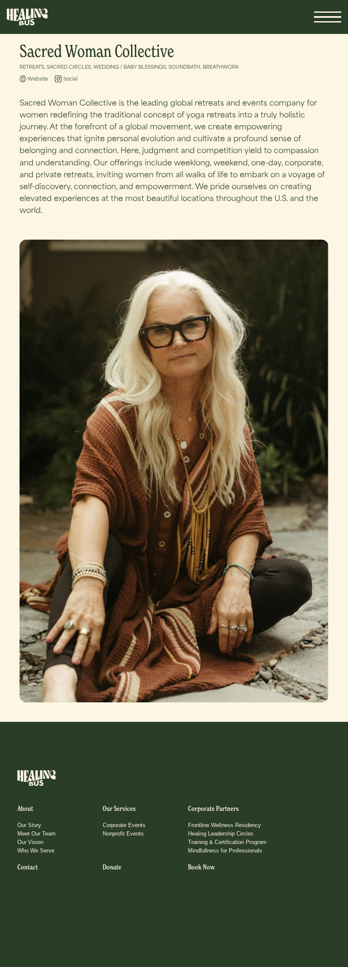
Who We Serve (35, 850)
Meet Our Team (36, 833)
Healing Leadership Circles (220, 833)
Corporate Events (124, 825)
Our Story (29, 825)
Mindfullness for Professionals (225, 850)
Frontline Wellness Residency (224, 825)
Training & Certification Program (227, 842)
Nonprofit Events (123, 833)
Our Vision (30, 842)
